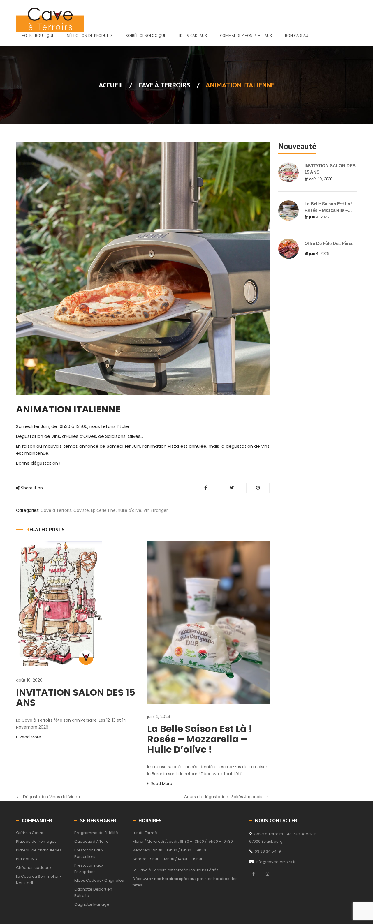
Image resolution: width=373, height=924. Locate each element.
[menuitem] (38, 35)
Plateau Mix (26, 859)
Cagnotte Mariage (91, 904)
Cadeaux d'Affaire (91, 841)
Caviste (81, 510)
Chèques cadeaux (33, 867)
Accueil (111, 84)
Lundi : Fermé (145, 832)
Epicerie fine (103, 510)
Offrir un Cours (29, 832)
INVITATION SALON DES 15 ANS (75, 697)
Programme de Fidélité (96, 832)
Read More (30, 737)
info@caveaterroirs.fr (276, 862)
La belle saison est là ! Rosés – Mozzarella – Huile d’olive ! (199, 739)
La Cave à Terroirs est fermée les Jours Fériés (176, 870)
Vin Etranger (155, 510)
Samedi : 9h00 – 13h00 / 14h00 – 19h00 (168, 859)
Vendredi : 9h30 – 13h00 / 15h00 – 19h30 (169, 850)
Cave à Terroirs (164, 84)
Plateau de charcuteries (39, 850)
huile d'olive (129, 510)
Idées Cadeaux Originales (99, 880)
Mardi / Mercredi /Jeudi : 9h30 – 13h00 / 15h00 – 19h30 (183, 841)
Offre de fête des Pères (329, 243)
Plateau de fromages (36, 841)
